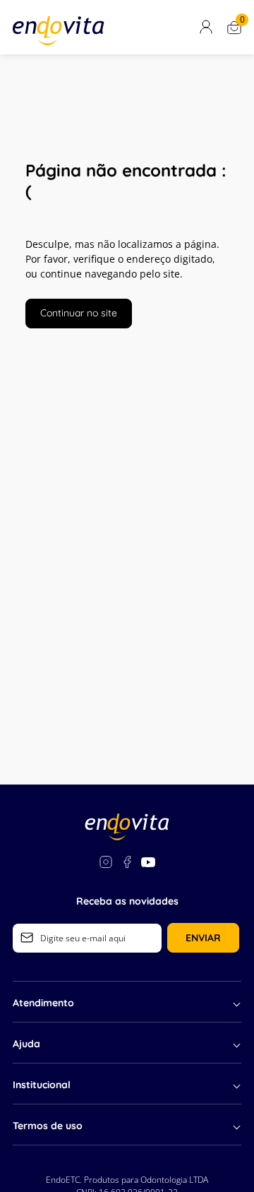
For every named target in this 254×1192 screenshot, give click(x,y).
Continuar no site (78, 312)
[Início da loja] (58, 30)
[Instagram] (106, 864)
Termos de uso (48, 1125)
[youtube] (148, 864)
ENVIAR (203, 937)
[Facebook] (127, 864)
